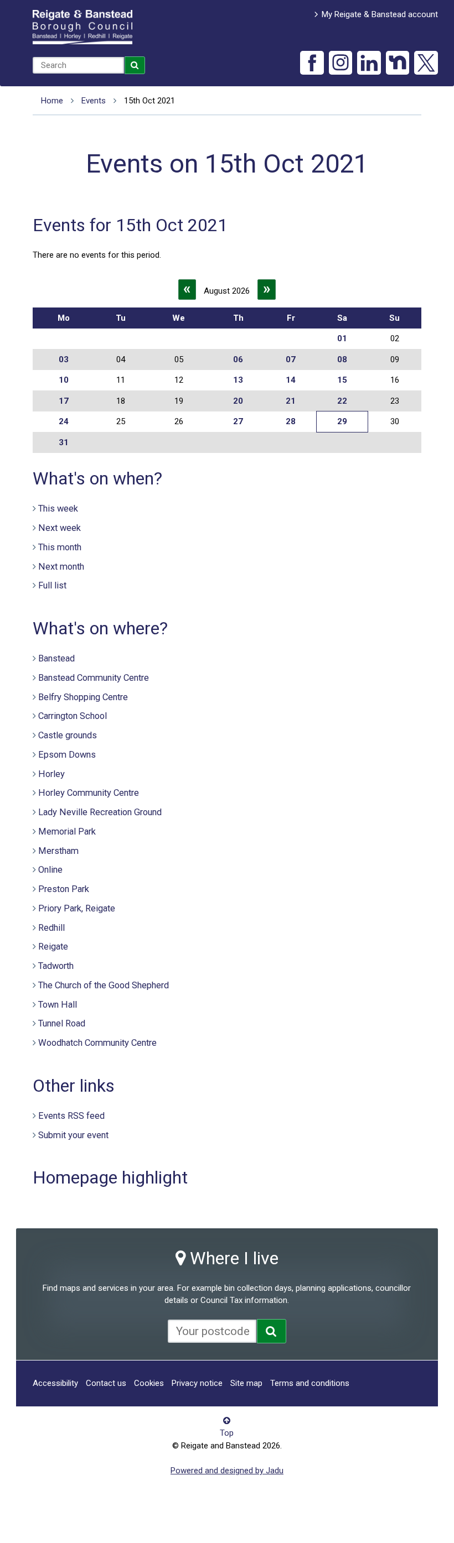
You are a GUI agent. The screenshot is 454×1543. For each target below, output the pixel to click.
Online (50, 869)
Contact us (106, 1383)
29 (342, 421)
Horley (51, 774)
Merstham (58, 851)
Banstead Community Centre (93, 678)
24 (64, 421)
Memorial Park (67, 831)
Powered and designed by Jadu (227, 1471)
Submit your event (73, 1135)
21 (291, 401)
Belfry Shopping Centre (83, 697)
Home (52, 101)
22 (342, 401)
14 (291, 380)
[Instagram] (341, 63)
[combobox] (78, 65)
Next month (61, 566)
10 (64, 380)
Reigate (53, 946)
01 (342, 338)
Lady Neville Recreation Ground (100, 812)
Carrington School (72, 716)
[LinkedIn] (369, 63)
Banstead (56, 658)
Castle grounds (67, 735)
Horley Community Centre (88, 793)
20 (238, 401)
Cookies (149, 1383)
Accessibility (55, 1383)
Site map (246, 1383)
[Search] (135, 65)
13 (238, 380)
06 (238, 359)
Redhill (51, 927)
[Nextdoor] (398, 63)
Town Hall (57, 1004)
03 (64, 359)
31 (64, 442)
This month (59, 547)
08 (342, 359)
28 (291, 421)
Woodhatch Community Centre (97, 1043)
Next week (59, 528)
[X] (426, 63)
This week (58, 508)
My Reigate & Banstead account (380, 14)
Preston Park (63, 889)
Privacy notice (197, 1383)
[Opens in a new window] (271, 1331)
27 (238, 421)
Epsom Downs (67, 754)
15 (342, 380)
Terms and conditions (309, 1383)
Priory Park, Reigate (76, 908)
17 (64, 401)
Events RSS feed (71, 1116)
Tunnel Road (61, 1023)
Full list (52, 585)
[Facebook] (312, 63)
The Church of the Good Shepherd (103, 985)
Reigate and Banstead (82, 27)
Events (93, 101)
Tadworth (56, 966)
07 (291, 359)
